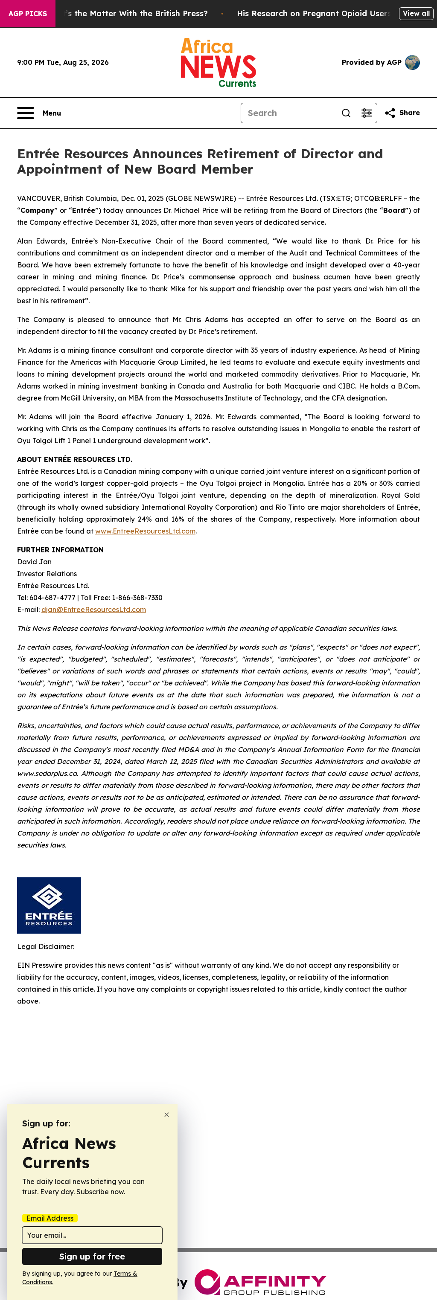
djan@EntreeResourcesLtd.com (93, 609)
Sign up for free (92, 1256)
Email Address (49, 1218)
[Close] (167, 1115)
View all (416, 13)
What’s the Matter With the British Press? (126, 13)
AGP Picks (28, 13)
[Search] (346, 113)
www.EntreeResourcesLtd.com (145, 531)
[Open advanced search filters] (366, 113)
